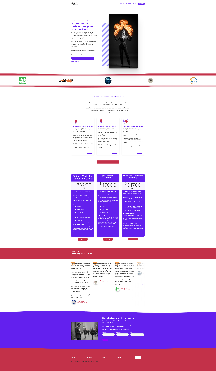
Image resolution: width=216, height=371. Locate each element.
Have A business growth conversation (108, 161)
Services (121, 3)
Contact (141, 3)
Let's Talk (82, 239)
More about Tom (75, 61)
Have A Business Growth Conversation (83, 58)
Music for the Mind (127, 289)
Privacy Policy (95, 361)
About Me (128, 3)
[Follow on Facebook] (136, 357)
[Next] (143, 284)
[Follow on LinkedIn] (139, 357)
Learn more (89, 152)
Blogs (134, 3)
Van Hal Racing (84, 302)
